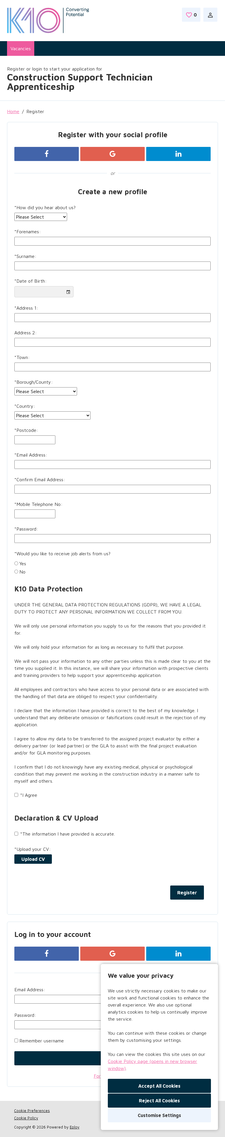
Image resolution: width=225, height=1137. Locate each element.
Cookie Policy (26, 1118)
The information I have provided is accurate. (67, 833)
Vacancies (21, 48)
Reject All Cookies (159, 1100)
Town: (22, 357)
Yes (22, 563)
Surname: (25, 256)
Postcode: (26, 430)
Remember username (41, 1040)
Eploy (74, 1127)
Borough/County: (33, 382)
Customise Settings (159, 1115)
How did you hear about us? (45, 207)
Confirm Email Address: (39, 479)
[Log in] (210, 15)
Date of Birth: (30, 281)
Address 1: (26, 308)
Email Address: (30, 454)
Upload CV (33, 859)
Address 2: (25, 332)
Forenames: (27, 231)
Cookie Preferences (32, 1110)
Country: (24, 406)
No (22, 571)
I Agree (28, 795)
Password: (26, 528)
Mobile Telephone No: (38, 504)
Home (13, 111)
